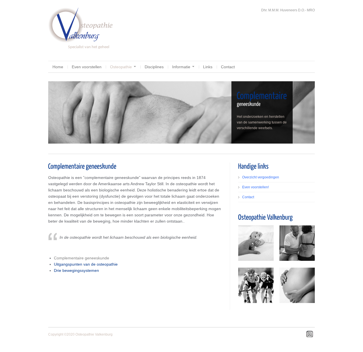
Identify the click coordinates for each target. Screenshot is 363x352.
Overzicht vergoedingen (260, 177)
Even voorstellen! (255, 187)
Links (207, 67)
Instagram (309, 334)
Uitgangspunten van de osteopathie (86, 264)
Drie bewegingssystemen (76, 270)
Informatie (181, 67)
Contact (228, 67)
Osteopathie (121, 67)
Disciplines (154, 67)
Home (57, 67)
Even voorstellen (87, 67)
